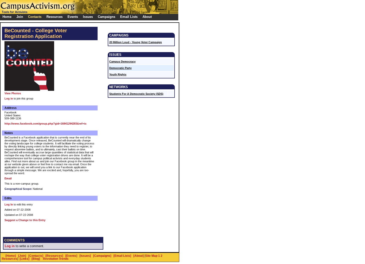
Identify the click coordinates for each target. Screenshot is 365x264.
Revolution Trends (56, 258)
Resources (9, 258)
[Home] (10, 255)
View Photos (12, 93)
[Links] (24, 258)
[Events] (71, 255)
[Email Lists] (122, 255)
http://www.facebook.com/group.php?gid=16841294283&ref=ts (45, 123)
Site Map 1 (152, 255)
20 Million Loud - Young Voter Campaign (135, 42)
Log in (8, 98)
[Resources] (54, 255)
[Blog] (36, 258)
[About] (138, 255)
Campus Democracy (122, 61)
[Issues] (85, 255)
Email (8, 178)
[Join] (22, 255)
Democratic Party (120, 67)
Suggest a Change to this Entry (24, 220)
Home (6, 17)
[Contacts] (35, 255)
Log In (8, 204)
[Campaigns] (102, 255)
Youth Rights (117, 74)
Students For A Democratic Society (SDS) (136, 93)
